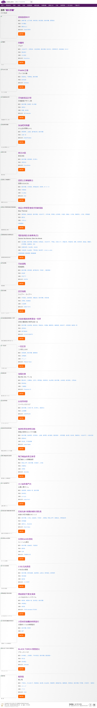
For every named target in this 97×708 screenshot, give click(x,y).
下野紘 (53, 241)
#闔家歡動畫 (21, 253)
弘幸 (23, 551)
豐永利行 (24, 380)
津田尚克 (24, 162)
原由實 (29, 104)
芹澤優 (81, 683)
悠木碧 (72, 435)
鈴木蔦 (26, 110)
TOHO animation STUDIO (30, 609)
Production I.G (27, 389)
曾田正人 (24, 524)
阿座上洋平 (24, 462)
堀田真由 (24, 214)
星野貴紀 (40, 380)
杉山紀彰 (46, 683)
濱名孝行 (24, 52)
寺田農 (53, 214)
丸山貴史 (29, 250)
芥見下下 (24, 276)
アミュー (24, 358)
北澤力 (34, 380)
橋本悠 (23, 579)
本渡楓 (46, 325)
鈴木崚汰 (24, 655)
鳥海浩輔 (61, 49)
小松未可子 (24, 49)
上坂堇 (29, 131)
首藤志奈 (35, 297)
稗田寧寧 (24, 131)
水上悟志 (24, 192)
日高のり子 (58, 241)
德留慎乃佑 (58, 683)
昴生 (34, 244)
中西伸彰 (24, 189)
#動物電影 (27, 253)
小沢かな (24, 220)
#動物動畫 (33, 253)
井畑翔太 (24, 466)
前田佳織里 (30, 573)
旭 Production (27, 113)
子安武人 (24, 683)
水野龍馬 (24, 355)
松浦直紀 (28, 300)
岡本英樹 (24, 576)
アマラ (23, 689)
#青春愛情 (20, 223)
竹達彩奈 (35, 545)
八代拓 (82, 214)
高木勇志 (24, 661)
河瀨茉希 (52, 683)
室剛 (75, 241)
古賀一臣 (24, 134)
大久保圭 (24, 55)
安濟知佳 (70, 683)
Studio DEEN (27, 29)
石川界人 (35, 159)
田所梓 (41, 186)
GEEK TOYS (27, 306)
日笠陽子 (36, 462)
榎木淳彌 (46, 20)
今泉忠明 (24, 250)
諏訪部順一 (48, 270)
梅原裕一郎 (74, 325)
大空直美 (29, 186)
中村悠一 (42, 270)
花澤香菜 (35, 435)
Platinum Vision (28, 361)
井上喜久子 (30, 683)
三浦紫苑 (24, 386)
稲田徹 (45, 518)
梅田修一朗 (29, 600)
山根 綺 (41, 573)
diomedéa (26, 472)
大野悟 (23, 300)
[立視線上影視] (7, 2)
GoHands (26, 82)
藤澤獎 (45, 435)
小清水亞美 (90, 435)
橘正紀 (23, 217)
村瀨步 (67, 214)
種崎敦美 (57, 325)
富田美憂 (62, 435)
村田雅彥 (24, 521)
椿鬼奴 (84, 241)
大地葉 (63, 214)
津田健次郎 (36, 186)
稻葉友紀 (24, 438)
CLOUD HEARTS (28, 334)
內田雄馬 (24, 352)
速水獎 (67, 435)
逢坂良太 (42, 407)
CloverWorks (27, 165)
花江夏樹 (24, 241)
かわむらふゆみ (48, 250)
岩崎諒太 (57, 518)
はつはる (24, 496)
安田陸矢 (52, 20)
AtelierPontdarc (27, 137)
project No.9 (27, 499)
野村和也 (24, 383)
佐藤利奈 (29, 244)
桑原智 (23, 548)
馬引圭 (23, 658)
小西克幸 (30, 49)
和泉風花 (36, 683)
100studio (26, 664)
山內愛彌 (24, 410)
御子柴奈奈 (24, 331)
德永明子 (41, 250)
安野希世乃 (55, 49)
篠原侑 (23, 600)
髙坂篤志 (24, 76)
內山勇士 (30, 247)
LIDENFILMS (27, 414)
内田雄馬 (29, 159)
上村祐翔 (62, 380)
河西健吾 (87, 214)
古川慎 (72, 214)
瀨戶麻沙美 (35, 131)
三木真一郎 (30, 407)
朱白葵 (23, 441)
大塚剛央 (29, 380)
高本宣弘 (24, 493)
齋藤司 (89, 241)
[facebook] (90, 704)
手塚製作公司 (27, 554)
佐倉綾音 (34, 518)
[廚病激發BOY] (9, 27)
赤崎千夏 (24, 20)
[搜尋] (31, 2)
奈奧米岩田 (24, 247)
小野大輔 (47, 214)
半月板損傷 (29, 441)
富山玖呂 (29, 524)
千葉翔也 (29, 76)
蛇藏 (23, 110)
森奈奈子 (62, 325)
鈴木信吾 (24, 79)
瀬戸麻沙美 (36, 270)
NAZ (25, 196)
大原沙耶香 (37, 49)
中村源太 (24, 297)
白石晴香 (58, 214)
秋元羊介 (49, 49)
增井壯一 (24, 107)
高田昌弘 (24, 328)
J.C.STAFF (26, 582)
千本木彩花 (36, 655)
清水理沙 (35, 600)
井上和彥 (34, 104)
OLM (25, 692)
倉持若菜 (29, 297)
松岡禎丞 (41, 241)
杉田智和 (52, 573)
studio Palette (27, 444)
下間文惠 (35, 250)
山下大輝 (29, 20)
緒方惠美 (50, 435)
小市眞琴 (86, 683)
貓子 (23, 631)
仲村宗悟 (35, 20)
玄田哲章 (79, 241)
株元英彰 (41, 20)
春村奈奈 (35, 325)
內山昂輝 (51, 380)
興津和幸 (45, 380)
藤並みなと (24, 26)
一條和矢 (92, 683)
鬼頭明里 (29, 435)
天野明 (23, 469)
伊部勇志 (24, 603)
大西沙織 (46, 297)
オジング (24, 686)
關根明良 (51, 325)
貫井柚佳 (47, 573)
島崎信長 (29, 214)
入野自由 (74, 380)
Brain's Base (27, 527)
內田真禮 (35, 241)
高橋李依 (77, 214)
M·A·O (66, 49)
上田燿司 (29, 655)
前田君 (23, 606)
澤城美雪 (70, 241)
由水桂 (36, 247)
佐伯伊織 (29, 325)
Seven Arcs (27, 58)
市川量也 (24, 23)
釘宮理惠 (24, 244)
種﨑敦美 (65, 683)
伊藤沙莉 (65, 241)
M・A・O (46, 186)
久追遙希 (24, 303)
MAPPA (26, 279)
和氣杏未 (41, 325)
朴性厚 (23, 273)
